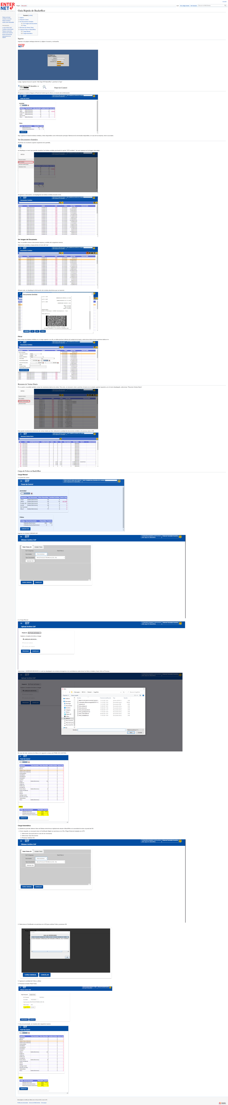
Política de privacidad (22, 1102)
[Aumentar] (20, 147)
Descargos (43, 1102)
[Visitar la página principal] (8, 7)
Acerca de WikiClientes (34, 1102)
